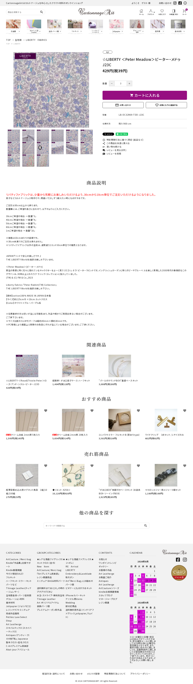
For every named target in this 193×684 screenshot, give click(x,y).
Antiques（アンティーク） (18, 635)
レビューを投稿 (112, 153)
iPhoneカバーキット (75, 595)
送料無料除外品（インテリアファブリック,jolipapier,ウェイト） (80, 613)
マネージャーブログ (108, 598)
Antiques (104, 580)
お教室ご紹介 (105, 577)
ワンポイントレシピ (107, 562)
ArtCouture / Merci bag (18, 559)
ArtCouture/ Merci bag (49, 570)
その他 (9, 638)
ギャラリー (104, 566)
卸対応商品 (71, 606)
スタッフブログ (106, 595)
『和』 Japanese (20, 638)
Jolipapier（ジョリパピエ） (19, 606)
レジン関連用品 (44, 577)
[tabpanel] (51, 90)
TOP (8, 43)
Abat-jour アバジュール (18, 649)
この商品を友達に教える (116, 143)
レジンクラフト (13, 609)
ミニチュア (25, 609)
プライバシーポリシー (140, 673)
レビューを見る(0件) (114, 150)
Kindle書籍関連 (14, 570)
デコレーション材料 (15, 598)
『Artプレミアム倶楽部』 (48, 573)
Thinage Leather (46, 598)
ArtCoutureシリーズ (109, 588)
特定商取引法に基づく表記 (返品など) (123, 139)
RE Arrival (72, 566)
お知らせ (103, 559)
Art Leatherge (14, 624)
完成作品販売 (12, 613)
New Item (43, 566)
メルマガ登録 (93, 673)
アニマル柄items (74, 598)
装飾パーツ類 (43, 606)
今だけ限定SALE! (14, 573)
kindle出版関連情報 (109, 591)
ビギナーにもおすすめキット (79, 588)
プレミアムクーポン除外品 (49, 609)
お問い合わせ (165, 3)
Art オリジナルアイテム (48, 602)
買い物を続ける (112, 146)
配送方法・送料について (53, 673)
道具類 (28, 595)
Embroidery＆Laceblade (79, 573)
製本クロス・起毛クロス (17, 642)
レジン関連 (104, 602)
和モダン (70, 577)
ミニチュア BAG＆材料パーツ (51, 580)
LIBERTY (17, 43)
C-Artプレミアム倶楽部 (17, 645)
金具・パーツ (19, 595)
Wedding (70, 602)
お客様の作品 (105, 570)
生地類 (9, 595)
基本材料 (10, 602)
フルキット (11, 577)
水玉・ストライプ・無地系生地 (51, 595)
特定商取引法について (115, 673)
